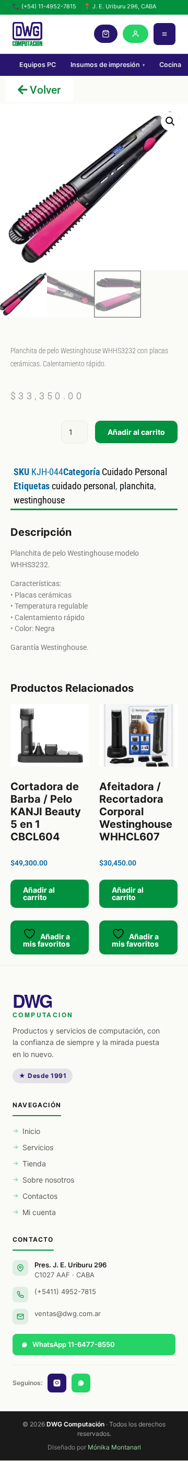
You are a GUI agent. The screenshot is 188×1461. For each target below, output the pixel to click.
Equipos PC (37, 65)
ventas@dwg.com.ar (67, 1313)
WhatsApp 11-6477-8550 (73, 1344)
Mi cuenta (39, 1212)
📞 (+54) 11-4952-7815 (44, 6)
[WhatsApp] (81, 1383)
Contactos (39, 1196)
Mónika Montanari (114, 1447)
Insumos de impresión (107, 65)
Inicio (31, 1131)
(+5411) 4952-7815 (65, 1291)
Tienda (34, 1163)
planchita (137, 485)
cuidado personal (83, 485)
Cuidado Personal (134, 471)
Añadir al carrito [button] (39, 893)
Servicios (37, 1147)
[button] (170, 121)
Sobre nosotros (48, 1179)
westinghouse (39, 500)
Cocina (170, 65)
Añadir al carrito (136, 432)
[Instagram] (57, 1383)
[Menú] (164, 34)
